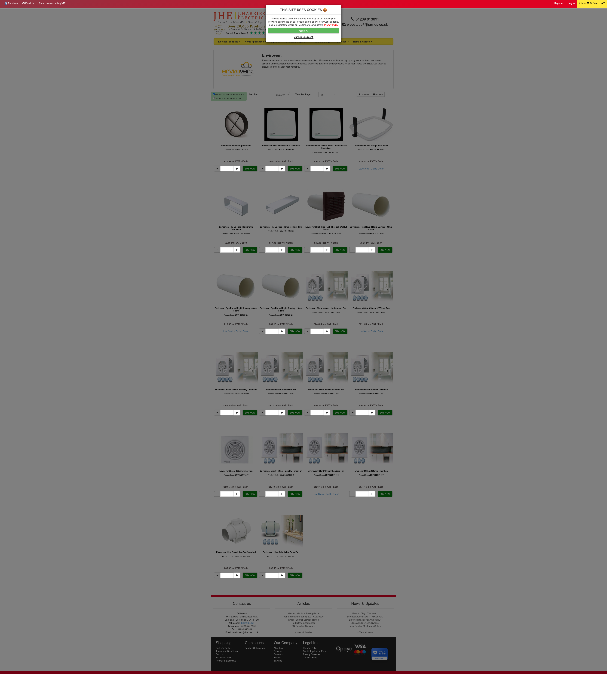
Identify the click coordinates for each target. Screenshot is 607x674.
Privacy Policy (331, 24)
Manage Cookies (302, 36)
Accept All (303, 30)
